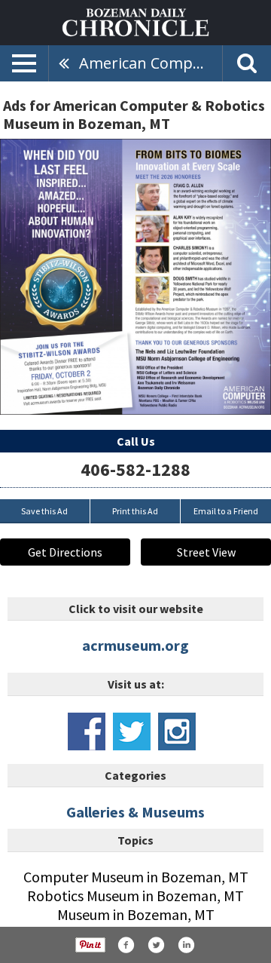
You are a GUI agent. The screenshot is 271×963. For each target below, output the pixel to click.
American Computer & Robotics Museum (150, 63)
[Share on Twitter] (156, 944)
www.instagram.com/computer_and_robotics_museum (177, 731)
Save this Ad (44, 511)
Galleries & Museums (135, 811)
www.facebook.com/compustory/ (86, 731)
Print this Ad (135, 511)
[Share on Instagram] (186, 944)
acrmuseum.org (135, 645)
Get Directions (65, 552)
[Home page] (135, 21)
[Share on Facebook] (126, 944)
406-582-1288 (135, 469)
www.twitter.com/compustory (132, 731)
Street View (206, 552)
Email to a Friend (225, 511)
